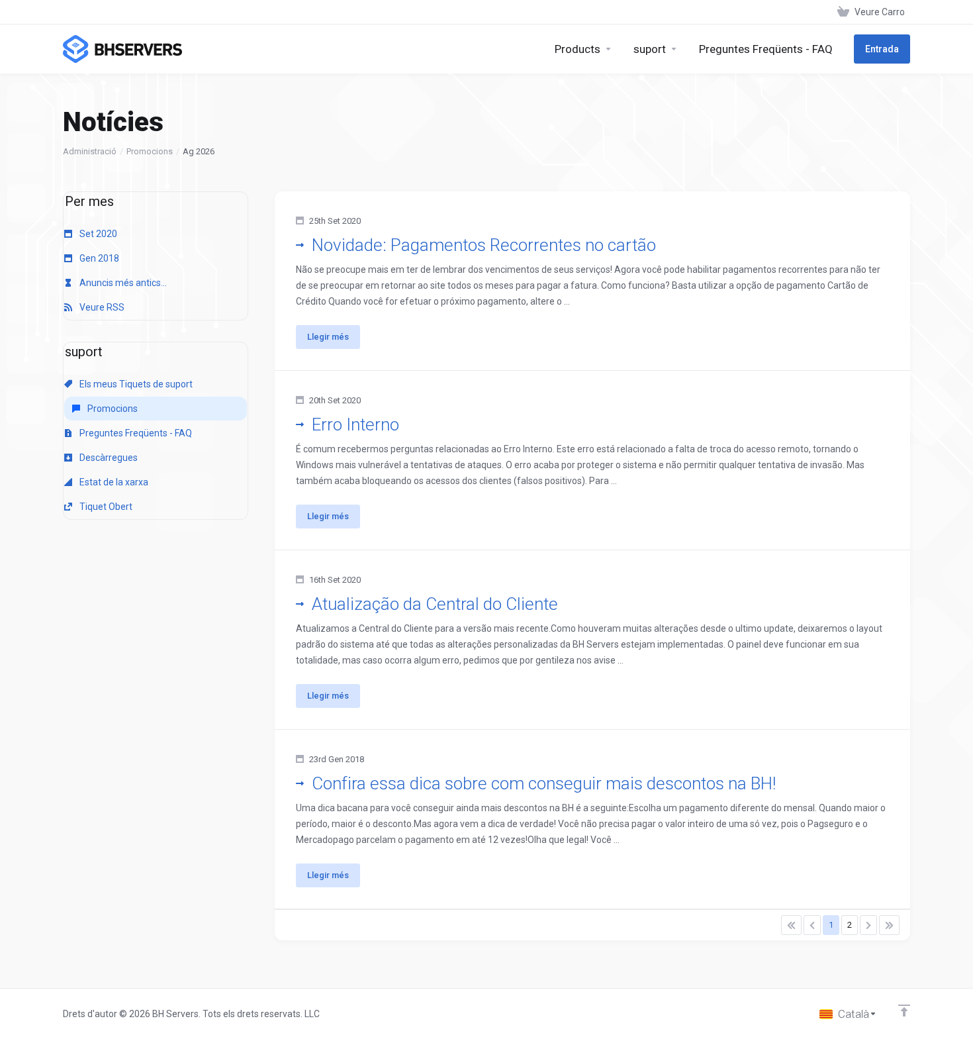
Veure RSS (100, 307)
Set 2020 (97, 233)
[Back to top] (904, 1010)
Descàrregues (107, 457)
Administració (89, 151)
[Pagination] (791, 925)
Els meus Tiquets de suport (135, 384)
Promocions (149, 151)
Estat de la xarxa (112, 482)
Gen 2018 (98, 258)
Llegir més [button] (328, 337)
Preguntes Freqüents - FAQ (134, 433)
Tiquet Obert (104, 506)
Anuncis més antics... (122, 282)
